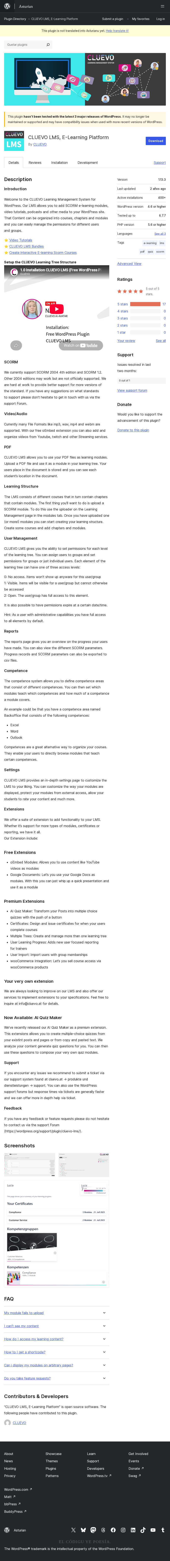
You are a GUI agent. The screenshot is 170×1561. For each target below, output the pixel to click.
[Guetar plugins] (48, 45)
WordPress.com (18, 1489)
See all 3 (160, 233)
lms (162, 243)
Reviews (35, 162)
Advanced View (129, 263)
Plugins (51, 1468)
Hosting (10, 1468)
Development (88, 162)
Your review (126, 341)
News (8, 1461)
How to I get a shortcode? (24, 1352)
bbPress (12, 1504)
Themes (52, 1461)
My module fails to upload (24, 1313)
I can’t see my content (21, 1326)
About (8, 1454)
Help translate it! (117, 30)
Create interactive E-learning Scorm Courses (43, 252)
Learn (91, 1454)
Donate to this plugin (133, 430)
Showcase (54, 1454)
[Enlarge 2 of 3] (104, 1159)
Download (155, 141)
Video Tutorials (20, 240)
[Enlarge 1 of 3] (49, 1159)
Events (134, 1461)
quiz (150, 251)
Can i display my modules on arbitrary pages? (38, 1365)
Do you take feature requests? (27, 1378)
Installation (59, 162)
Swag (135, 1476)
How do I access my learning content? (33, 1339)
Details (13, 162)
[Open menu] (163, 6)
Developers (95, 1468)
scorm (160, 251)
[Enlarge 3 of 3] (104, 1186)
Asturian (20, 1530)
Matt (10, 1497)
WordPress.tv (99, 1476)
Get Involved (138, 1454)
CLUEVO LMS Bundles (26, 246)
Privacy (10, 1476)
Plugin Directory (15, 19)
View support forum (132, 390)
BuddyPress (15, 1511)
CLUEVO (40, 144)
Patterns (52, 1476)
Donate (136, 1468)
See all (161, 341)
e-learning (150, 243)
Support (160, 162)
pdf (142, 251)
